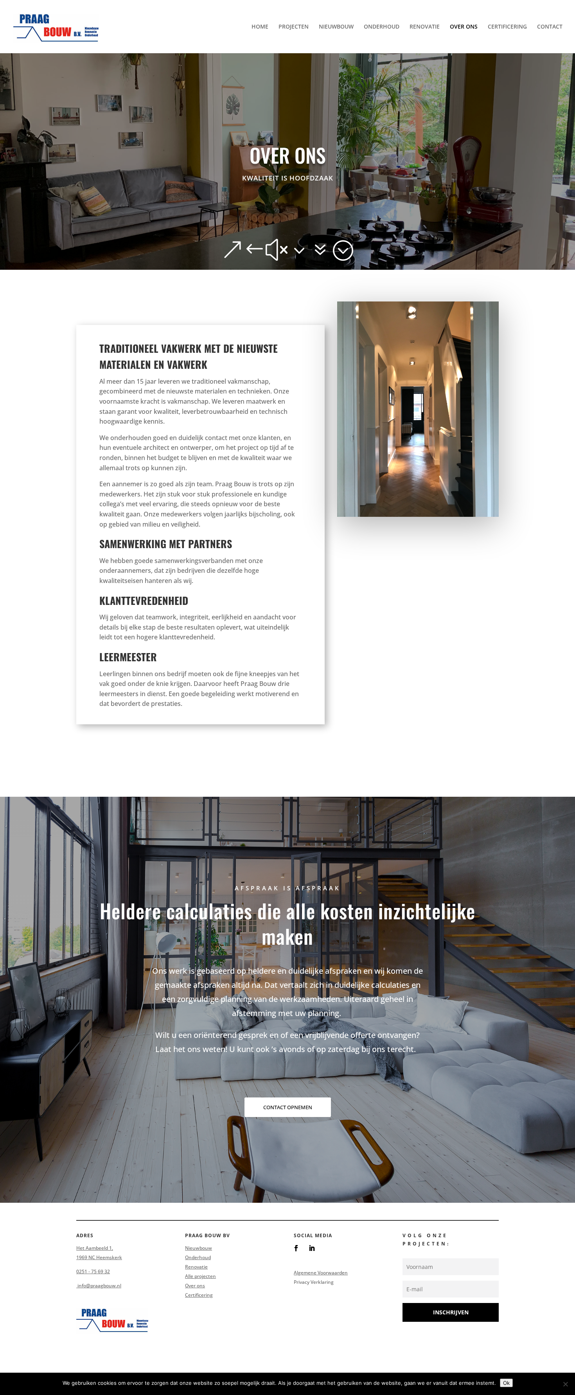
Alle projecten (200, 1276)
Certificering (199, 1295)
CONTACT (549, 27)
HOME (260, 27)
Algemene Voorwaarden (321, 1272)
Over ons (195, 1285)
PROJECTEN (294, 27)
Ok (506, 1383)
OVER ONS (464, 27)
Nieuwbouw (198, 1248)
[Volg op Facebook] (296, 1248)
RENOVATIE (425, 27)
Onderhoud (198, 1257)
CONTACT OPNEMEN (287, 1107)
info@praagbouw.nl (98, 1285)
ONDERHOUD (381, 27)
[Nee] (565, 1384)
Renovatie (196, 1266)
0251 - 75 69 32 (93, 1271)
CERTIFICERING (507, 27)
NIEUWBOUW (336, 27)
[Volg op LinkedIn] (311, 1248)
